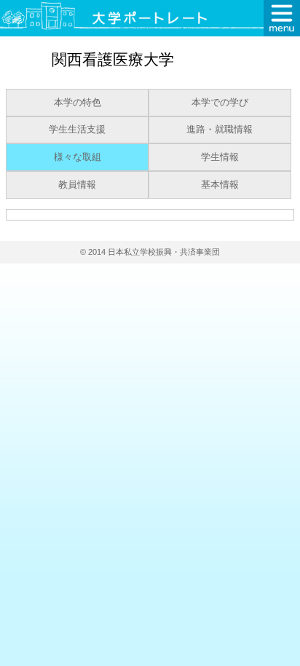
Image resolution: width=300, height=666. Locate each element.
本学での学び (220, 103)
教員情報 (77, 185)
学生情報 (220, 157)
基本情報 (220, 185)
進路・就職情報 (219, 129)
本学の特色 (77, 103)
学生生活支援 (77, 129)
